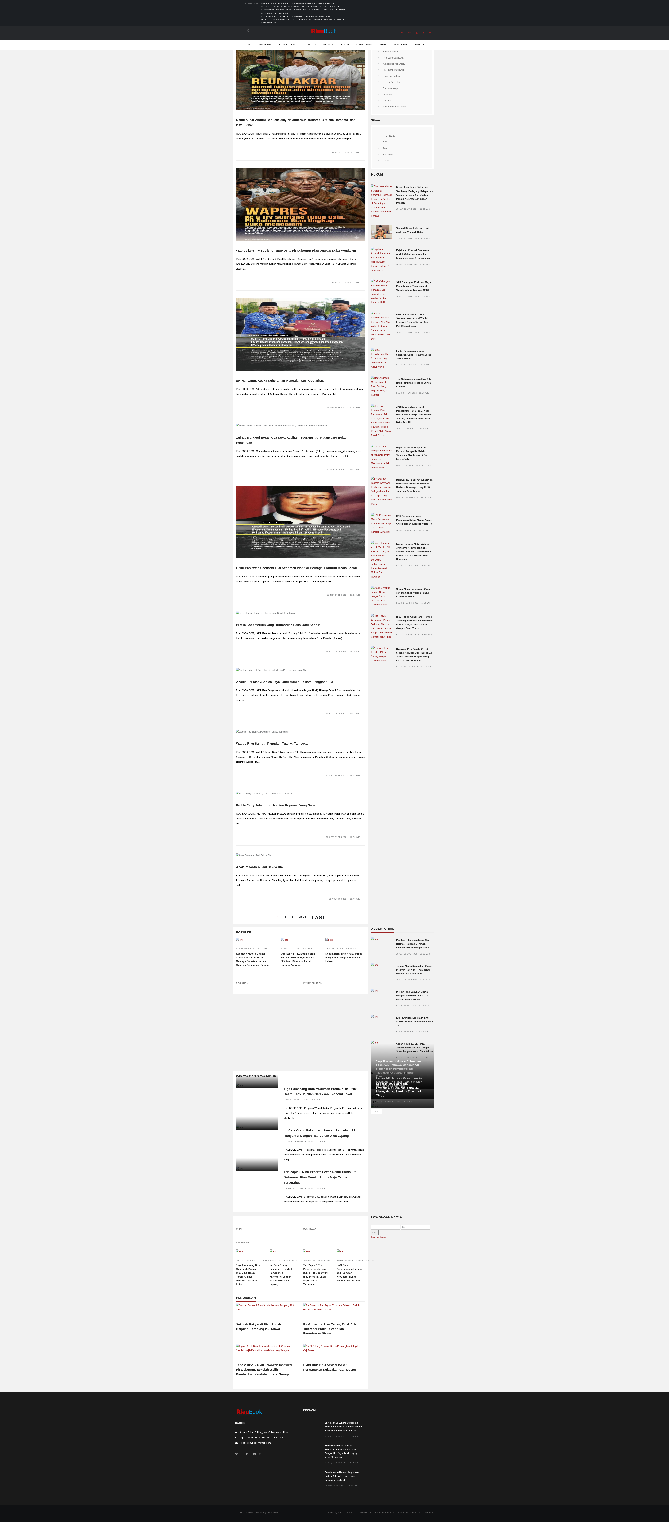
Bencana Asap (390, 88)
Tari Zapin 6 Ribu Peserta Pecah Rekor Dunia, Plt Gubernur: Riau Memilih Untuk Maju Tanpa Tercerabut (320, 1177)
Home (248, 44)
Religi (345, 44)
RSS (385, 142)
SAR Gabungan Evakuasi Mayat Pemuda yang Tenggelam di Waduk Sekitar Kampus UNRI (414, 286)
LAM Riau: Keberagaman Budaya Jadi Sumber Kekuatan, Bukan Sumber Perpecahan (349, 1273)
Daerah (264, 44)
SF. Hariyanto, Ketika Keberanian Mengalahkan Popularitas (280, 380)
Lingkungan (364, 44)
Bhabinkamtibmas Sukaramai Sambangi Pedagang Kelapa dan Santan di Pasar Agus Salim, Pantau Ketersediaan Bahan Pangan (414, 195)
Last (318, 917)
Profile (328, 44)
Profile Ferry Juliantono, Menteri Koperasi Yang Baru (275, 805)
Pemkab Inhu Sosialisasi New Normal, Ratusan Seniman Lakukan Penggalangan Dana (413, 944)
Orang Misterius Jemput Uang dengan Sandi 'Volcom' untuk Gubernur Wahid (413, 593)
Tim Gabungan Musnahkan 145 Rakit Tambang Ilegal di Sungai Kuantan (414, 383)
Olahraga (401, 44)
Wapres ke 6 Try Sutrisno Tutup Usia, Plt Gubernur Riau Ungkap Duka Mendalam (296, 250)
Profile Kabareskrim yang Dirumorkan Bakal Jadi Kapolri (278, 625)
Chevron (387, 100)
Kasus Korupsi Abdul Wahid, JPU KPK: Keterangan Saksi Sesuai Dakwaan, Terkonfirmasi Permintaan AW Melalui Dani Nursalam (414, 552)
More (418, 44)
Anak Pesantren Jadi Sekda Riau (260, 867)
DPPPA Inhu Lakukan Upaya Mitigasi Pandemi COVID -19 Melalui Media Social (412, 996)
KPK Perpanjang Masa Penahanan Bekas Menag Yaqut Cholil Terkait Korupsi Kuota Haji (414, 520)
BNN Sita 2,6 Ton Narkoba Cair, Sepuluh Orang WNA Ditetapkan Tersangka (297, 3)
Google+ (387, 160)
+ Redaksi (351, 1512)
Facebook (388, 154)
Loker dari (379, 1237)
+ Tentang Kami (335, 1512)
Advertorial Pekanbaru (394, 64)
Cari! (374, 1232)
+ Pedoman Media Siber (409, 1512)
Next (302, 917)
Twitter (386, 148)
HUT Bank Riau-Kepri (394, 70)
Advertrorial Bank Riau (394, 106)
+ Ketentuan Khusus (384, 1512)
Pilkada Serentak (391, 82)
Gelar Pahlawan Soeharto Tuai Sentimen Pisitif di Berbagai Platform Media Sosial (296, 568)
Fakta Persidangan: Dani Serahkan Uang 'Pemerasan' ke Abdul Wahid (413, 355)
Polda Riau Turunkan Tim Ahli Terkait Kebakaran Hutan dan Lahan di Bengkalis (300, 7)
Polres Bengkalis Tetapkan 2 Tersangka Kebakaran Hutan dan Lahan (295, 16)
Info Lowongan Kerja (393, 57)
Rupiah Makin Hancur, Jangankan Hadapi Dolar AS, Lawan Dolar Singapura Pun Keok (342, 1476)
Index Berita (389, 136)
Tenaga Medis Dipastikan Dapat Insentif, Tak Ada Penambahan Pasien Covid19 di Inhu (413, 970)
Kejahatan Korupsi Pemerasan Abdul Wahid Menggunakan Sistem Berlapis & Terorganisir (413, 254)
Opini (383, 44)
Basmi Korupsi (390, 51)
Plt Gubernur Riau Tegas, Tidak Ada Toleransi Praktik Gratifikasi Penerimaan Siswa (329, 1329)
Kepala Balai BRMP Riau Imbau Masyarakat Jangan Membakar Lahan (343, 957)
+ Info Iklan (365, 1512)
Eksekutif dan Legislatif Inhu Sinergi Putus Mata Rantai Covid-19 (415, 1022)
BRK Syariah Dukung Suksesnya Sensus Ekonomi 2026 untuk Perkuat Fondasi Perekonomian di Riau (343, 1427)
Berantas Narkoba (392, 76)
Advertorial (287, 44)
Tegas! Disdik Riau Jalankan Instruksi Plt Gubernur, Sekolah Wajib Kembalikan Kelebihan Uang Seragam (264, 1369)
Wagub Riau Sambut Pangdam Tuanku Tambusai (272, 743)
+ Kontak (429, 1512)
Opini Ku (387, 94)
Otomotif (310, 44)
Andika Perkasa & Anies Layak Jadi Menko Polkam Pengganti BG (284, 682)
